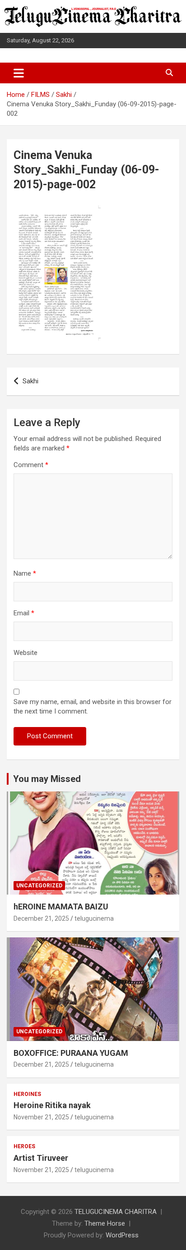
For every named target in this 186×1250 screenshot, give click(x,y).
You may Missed (47, 778)
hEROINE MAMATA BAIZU (61, 906)
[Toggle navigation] (19, 73)
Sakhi (30, 381)
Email (24, 613)
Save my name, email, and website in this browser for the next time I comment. (93, 706)
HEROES (24, 1146)
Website (25, 653)
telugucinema (94, 918)
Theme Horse (104, 1223)
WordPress (122, 1235)
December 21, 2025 (41, 918)
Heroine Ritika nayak (52, 1105)
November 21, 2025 (41, 1117)
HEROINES (27, 1094)
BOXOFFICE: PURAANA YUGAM (71, 1053)
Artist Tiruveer (41, 1158)
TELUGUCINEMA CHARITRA (115, 1212)
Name (25, 573)
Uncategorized (39, 885)
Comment (31, 465)
